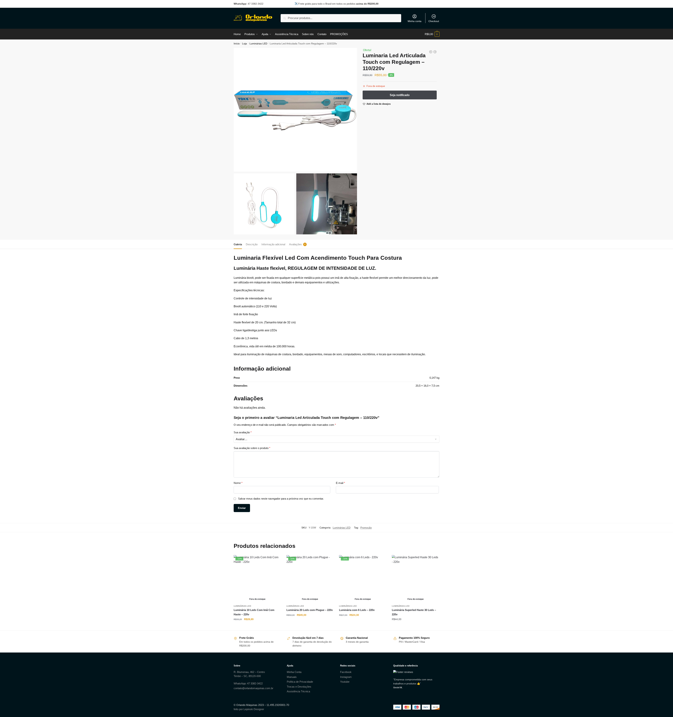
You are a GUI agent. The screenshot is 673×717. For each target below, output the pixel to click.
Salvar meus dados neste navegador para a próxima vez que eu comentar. (281, 498)
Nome (238, 482)
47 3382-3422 (255, 3)
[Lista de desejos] (276, 560)
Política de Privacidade (300, 681)
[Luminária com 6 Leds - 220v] (430, 52)
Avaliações (295, 244)
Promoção (366, 527)
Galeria (238, 244)
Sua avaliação (243, 432)
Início (237, 43)
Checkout (433, 21)
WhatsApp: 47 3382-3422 (248, 683)
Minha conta (414, 21)
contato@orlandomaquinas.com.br (253, 688)
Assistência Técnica (298, 691)
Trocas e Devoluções (299, 686)
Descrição (252, 244)
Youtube (344, 681)
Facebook (346, 671)
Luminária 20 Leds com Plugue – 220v (309, 609)
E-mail (340, 482)
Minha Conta (294, 671)
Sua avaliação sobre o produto (252, 448)
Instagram (346, 676)
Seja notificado (257, 626)
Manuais (292, 676)
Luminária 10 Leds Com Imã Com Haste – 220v (254, 612)
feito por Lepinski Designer (249, 709)
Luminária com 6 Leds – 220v (357, 609)
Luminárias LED (258, 43)
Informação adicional (273, 244)
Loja (244, 43)
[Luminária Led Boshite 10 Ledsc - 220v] (435, 52)
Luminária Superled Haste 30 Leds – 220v (414, 612)
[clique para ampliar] (295, 110)
